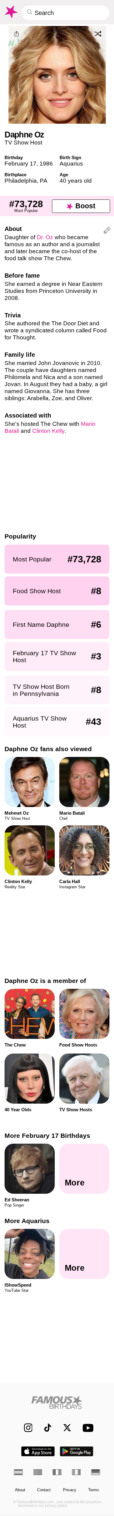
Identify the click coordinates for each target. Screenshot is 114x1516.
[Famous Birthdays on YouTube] (86, 1427)
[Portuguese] (37, 1472)
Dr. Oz (45, 237)
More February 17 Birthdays (47, 1135)
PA (43, 180)
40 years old (76, 180)
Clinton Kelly (48, 431)
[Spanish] (18, 1472)
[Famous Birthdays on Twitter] (64, 1428)
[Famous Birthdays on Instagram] (25, 1428)
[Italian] (76, 1472)
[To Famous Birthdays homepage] (11, 12)
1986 (46, 163)
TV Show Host (23, 142)
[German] (95, 1472)
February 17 (20, 163)
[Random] (97, 33)
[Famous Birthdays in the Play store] (76, 1451)
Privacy (69, 1490)
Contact (44, 1490)
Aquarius (71, 163)
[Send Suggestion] (107, 231)
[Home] (57, 1402)
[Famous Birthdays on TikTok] (45, 1428)
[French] (57, 1472)
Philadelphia (21, 180)
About (20, 1490)
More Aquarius (27, 1220)
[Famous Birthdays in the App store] (38, 1451)
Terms (93, 1490)
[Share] (16, 34)
